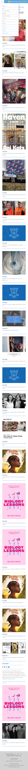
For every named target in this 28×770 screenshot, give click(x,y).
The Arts (4, 18)
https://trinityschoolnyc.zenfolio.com (14, 760)
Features (3, 6)
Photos (3, 20)
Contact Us (4, 28)
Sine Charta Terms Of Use (14, 766)
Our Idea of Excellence (14, 763)
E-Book (3, 25)
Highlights (4, 13)
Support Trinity (5, 33)
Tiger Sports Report (6, 15)
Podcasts (4, 23)
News (3, 8)
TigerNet (4, 30)
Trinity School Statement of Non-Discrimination (14, 765)
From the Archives (5, 10)
